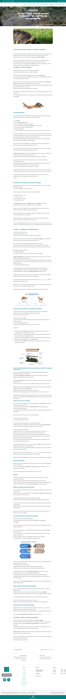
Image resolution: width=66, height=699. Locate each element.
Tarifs (38, 4)
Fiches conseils (57, 4)
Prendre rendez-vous (6, 674)
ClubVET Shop (44, 607)
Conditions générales (32, 692)
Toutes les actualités (5, 8)
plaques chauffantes (35, 452)
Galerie (42, 4)
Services (29, 4)
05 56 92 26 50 (38, 676)
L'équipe (34, 4)
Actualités (51, 4)
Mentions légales (24, 692)
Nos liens (46, 4)
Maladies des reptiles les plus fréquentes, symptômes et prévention (20, 658)
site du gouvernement (43, 279)
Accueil (25, 4)
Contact (63, 4)
